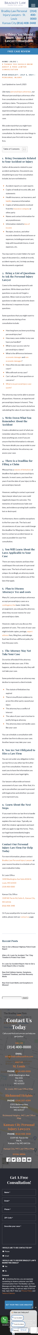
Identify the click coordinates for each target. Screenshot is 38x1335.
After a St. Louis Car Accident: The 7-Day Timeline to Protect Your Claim (17, 956)
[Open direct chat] (32, 1307)
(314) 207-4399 (23, 1100)
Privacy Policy (27, 1291)
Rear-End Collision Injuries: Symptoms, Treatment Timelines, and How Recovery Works (17, 974)
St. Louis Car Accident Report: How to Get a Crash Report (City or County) (18, 965)
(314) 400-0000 (33, 14)
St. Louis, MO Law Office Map (19, 1089)
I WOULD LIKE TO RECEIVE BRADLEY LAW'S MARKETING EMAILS (19, 1261)
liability (9, 201)
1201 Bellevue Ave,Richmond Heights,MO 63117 (19, 1107)
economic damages (14, 357)
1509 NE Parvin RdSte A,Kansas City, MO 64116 (19, 1140)
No (6, 1271)
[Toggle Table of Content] (23, 149)
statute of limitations (22, 469)
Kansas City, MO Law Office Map (19, 1148)
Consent (5, 1275)
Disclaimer (5, 1325)
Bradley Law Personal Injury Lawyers (17, 860)
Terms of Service (8, 1293)
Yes (6, 1266)
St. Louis (19, 1066)
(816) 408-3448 (26, 23)
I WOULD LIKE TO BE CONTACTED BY (17, 1248)
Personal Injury (12, 77)
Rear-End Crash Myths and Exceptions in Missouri (17, 984)
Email (7, 1256)
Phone (7, 1251)
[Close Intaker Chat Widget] (35, 1307)
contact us (24, 917)
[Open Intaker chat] (13, 1334)
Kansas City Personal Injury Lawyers (19, 1127)
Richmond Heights (19, 1095)
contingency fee (9, 605)
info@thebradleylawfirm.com (19, 1056)
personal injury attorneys (21, 91)
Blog (13, 62)
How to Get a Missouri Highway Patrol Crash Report (19, 948)
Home (5, 62)
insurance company (21, 208)
